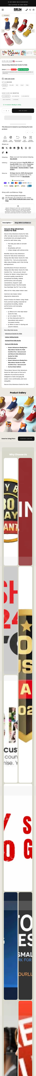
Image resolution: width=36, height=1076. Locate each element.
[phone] (27, 10)
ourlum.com (7, 61)
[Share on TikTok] (3, 152)
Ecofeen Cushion (26, 438)
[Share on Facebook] (3, 148)
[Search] (30, 10)
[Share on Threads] (26, 148)
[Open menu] (3, 10)
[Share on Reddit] (18, 148)
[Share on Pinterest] (11, 148)
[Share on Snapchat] (7, 152)
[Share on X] (7, 148)
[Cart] (33, 10)
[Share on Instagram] (30, 148)
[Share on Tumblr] (22, 148)
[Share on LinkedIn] (14, 148)
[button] (18, 116)
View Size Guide (9, 78)
